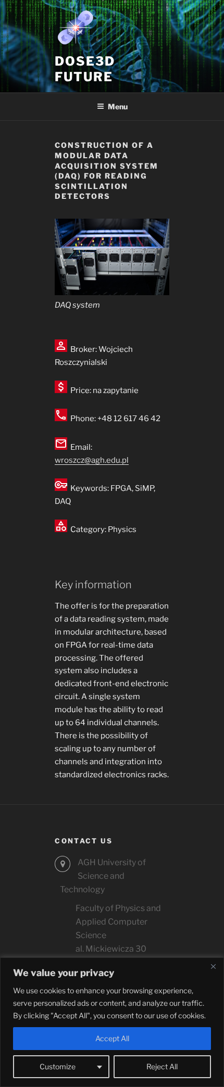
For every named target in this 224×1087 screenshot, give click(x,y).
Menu (118, 106)
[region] (112, 1022)
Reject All (162, 1066)
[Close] (213, 966)
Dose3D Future (85, 69)
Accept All (112, 1038)
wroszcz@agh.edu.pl (92, 460)
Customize (58, 1066)
